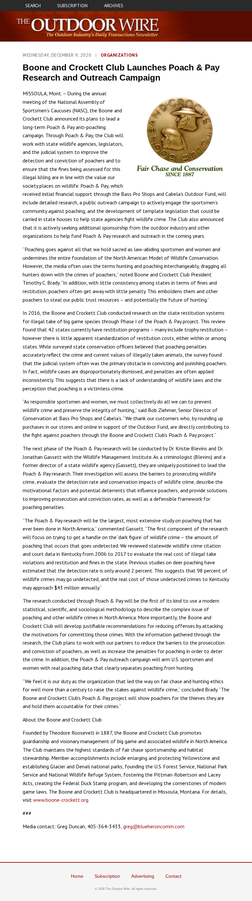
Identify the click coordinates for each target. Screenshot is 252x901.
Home (77, 876)
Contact (173, 876)
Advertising (142, 876)
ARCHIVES (113, 6)
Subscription (107, 876)
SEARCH (33, 6)
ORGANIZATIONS (119, 55)
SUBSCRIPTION (72, 6)
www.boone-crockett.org (60, 800)
